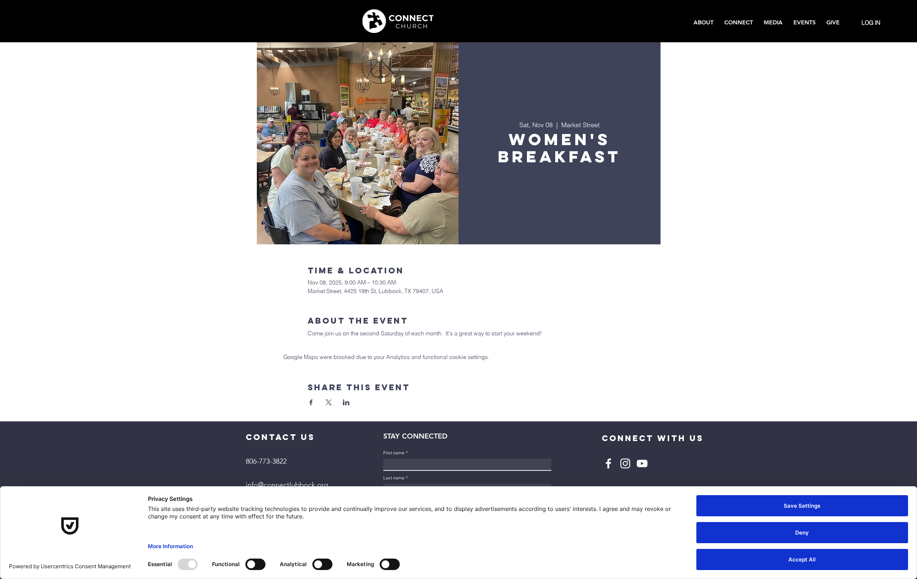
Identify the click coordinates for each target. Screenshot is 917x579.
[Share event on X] (328, 402)
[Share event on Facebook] (311, 402)
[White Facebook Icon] (608, 463)
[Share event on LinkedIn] (346, 402)
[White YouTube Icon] (642, 463)
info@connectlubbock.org (287, 484)
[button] (703, 23)
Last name (395, 477)
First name (395, 452)
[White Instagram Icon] (625, 463)
